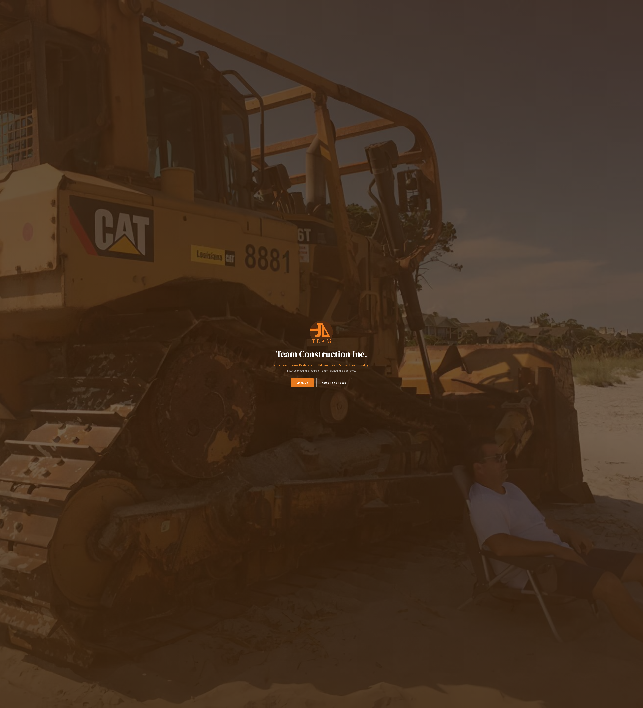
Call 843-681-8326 (334, 382)
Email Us (302, 382)
